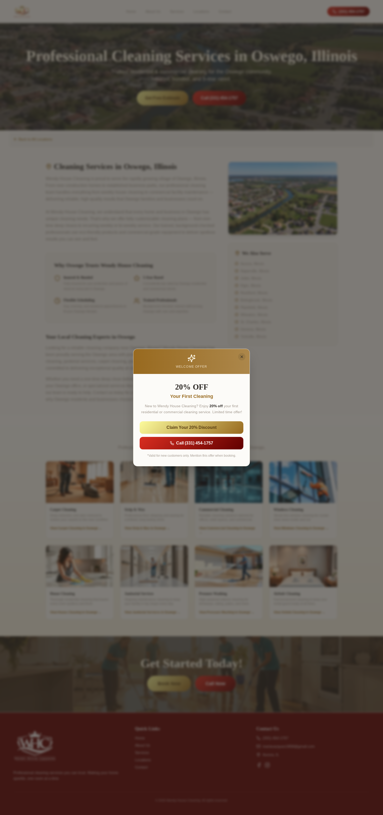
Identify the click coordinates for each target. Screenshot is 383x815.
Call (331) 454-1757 (194, 443)
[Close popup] (241, 356)
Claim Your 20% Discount (191, 427)
